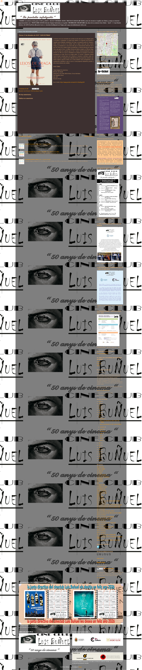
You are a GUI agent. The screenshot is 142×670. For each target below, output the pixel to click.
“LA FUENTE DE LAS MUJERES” (103, 477)
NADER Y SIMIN (100, 497)
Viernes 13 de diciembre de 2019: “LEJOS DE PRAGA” (110, 424)
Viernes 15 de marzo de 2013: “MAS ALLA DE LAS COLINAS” (109, 513)
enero (101, 440)
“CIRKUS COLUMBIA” (101, 469)
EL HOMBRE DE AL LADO (102, 487)
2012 (100, 456)
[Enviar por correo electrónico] (32, 89)
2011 (100, 458)
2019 (100, 417)
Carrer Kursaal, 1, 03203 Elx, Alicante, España (33, 91)
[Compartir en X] (35, 89)
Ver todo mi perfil (101, 577)
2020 (100, 414)
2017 (100, 445)
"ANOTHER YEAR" (100, 467)
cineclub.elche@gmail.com (102, 353)
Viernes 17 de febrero (101, 515)
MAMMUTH (99, 495)
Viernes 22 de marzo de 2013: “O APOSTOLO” (106, 523)
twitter (98, 365)
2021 (100, 412)
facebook (99, 361)
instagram (99, 363)
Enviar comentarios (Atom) (31, 139)
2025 (100, 403)
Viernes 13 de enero (101, 509)
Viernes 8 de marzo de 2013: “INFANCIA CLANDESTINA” (108, 540)
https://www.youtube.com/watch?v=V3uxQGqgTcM (72, 82)
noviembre (102, 427)
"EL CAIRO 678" (100, 471)
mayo (101, 433)
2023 (100, 408)
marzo (101, 438)
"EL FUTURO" (99, 473)
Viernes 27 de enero (101, 530)
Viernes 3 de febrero (101, 532)
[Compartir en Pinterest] (38, 89)
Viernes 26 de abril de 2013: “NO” (104, 528)
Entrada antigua (89, 136)
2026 (100, 401)
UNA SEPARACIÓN (100, 499)
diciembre (102, 418)
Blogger (80, 667)
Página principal (100, 558)
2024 (100, 406)
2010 (100, 460)
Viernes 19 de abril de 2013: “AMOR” (104, 519)
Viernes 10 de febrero (101, 503)
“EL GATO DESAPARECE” (102, 475)
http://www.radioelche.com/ (103, 390)
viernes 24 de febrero (101, 525)
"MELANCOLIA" (100, 481)
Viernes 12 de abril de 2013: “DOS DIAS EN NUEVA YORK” (108, 507)
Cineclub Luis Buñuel (109, 568)
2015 (100, 449)
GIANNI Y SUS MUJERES (101, 491)
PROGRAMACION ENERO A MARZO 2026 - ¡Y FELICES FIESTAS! (38, 144)
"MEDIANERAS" (100, 479)
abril (101, 436)
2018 (100, 443)
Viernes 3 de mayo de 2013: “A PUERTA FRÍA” (106, 534)
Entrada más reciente (25, 136)
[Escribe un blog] (34, 89)
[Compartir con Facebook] (37, 89)
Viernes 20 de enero (101, 521)
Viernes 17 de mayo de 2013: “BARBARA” (105, 517)
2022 (100, 410)
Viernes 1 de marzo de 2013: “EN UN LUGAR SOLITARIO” (108, 501)
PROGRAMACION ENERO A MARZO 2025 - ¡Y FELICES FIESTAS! (38, 159)
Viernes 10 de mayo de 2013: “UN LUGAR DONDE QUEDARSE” (109, 505)
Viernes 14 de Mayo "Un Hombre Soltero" (105, 511)
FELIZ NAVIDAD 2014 (101, 489)
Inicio (57, 136)
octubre (102, 429)
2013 (100, 454)
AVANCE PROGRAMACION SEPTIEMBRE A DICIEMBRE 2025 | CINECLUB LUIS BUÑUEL (42, 152)
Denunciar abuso (101, 562)
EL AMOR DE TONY (101, 485)
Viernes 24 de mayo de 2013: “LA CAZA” (105, 527)
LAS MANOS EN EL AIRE (102, 493)
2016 (100, 447)
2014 (100, 451)
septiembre (102, 431)
